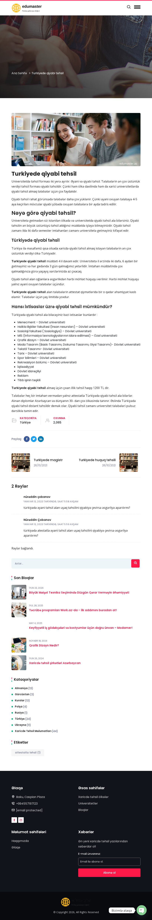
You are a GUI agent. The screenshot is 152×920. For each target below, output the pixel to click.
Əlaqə (15, 847)
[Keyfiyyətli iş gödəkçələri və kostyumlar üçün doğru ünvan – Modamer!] (18, 627)
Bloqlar (83, 810)
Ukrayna (23, 725)
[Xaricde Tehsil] (26, 8)
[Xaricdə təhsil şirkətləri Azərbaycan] (18, 662)
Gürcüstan (24, 694)
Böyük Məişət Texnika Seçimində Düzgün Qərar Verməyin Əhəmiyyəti (79, 592)
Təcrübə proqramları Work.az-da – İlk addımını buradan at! (73, 610)
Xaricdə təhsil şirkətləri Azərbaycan (55, 663)
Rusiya (21, 713)
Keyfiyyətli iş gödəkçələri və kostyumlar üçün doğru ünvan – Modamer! (81, 628)
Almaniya (24, 688)
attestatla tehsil (28, 752)
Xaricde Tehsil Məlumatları (36, 731)
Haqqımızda (20, 841)
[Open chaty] (142, 909)
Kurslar (22, 700)
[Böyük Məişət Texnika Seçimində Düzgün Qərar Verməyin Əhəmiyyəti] (18, 592)
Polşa (21, 707)
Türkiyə (25, 422)
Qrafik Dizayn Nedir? (44, 645)
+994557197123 (27, 803)
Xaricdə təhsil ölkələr (93, 797)
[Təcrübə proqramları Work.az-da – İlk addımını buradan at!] (18, 609)
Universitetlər (88, 803)
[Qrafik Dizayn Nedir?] (18, 645)
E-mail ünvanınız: (89, 854)
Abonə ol (109, 873)
